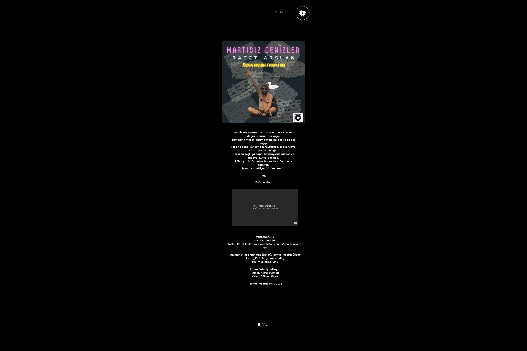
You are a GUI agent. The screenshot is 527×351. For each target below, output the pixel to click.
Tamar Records (258, 283)
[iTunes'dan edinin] (263, 324)
